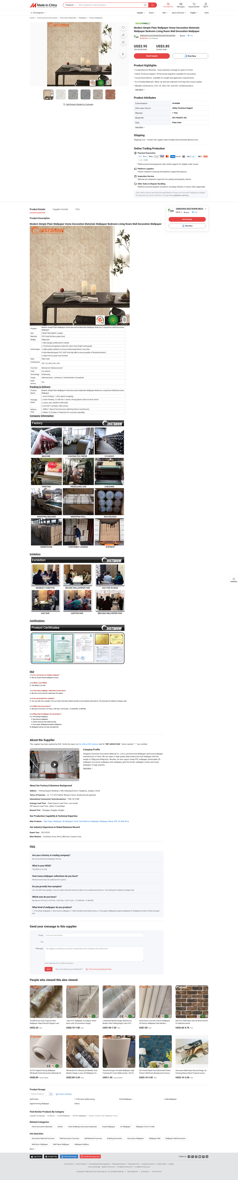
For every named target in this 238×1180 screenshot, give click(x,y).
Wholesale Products (119, 1164)
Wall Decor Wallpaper (40, 1144)
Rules (207, 13)
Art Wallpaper (125, 1126)
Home (32, 18)
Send (48, 969)
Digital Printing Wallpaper (39, 1103)
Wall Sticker (34, 1099)
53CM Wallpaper (125, 1099)
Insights (171, 1164)
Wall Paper (48, 821)
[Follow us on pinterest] (203, 1156)
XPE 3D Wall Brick (121, 821)
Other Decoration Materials (42, 1126)
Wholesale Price (133, 1164)
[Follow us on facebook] (189, 1156)
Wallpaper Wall (154, 1138)
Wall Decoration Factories (69, 1138)
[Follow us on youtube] (199, 1156)
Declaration (145, 1171)
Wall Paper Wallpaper (61, 1144)
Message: (39, 948)
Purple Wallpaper (108, 1126)
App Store (36, 1156)
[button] (145, 5)
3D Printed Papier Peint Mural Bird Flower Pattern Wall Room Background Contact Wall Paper (155, 1073)
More (32, 1149)
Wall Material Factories (93, 1138)
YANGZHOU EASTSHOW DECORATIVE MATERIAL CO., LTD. (158, 35)
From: (41, 935)
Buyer (151, 13)
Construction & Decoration (47, 18)
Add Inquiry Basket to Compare (79, 104)
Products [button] (70, 5)
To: (42, 942)
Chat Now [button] (192, 56)
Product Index (161, 1164)
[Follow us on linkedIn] (207, 1156)
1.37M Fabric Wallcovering (84, 1099)
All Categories (38, 13)
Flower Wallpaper (96, 18)
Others (77, 1103)
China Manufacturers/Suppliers (99, 1164)
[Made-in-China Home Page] (43, 5)
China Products (81, 1164)
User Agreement (132, 1171)
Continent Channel (148, 1164)
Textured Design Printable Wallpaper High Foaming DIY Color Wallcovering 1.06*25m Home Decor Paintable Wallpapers (119, 1073)
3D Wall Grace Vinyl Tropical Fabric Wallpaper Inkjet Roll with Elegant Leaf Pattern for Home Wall (44, 1023)
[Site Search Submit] (152, 5)
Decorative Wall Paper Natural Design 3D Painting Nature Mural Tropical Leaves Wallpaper (191, 1073)
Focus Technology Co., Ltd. (102, 1171)
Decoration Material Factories (43, 1138)
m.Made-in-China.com (125, 1167)
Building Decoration (114, 1138)
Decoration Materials (68, 18)
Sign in (205, 6)
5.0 (179, 212)
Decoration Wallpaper (135, 1138)
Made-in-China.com (108, 1167)
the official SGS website (88, 744)
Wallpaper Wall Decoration (175, 1138)
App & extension (178, 13)
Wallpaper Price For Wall (145, 1126)
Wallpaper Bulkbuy (81, 1144)
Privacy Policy (157, 1171)
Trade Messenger (69, 1156)
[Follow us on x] (192, 1156)
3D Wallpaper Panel (70, 821)
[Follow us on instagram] (196, 1156)
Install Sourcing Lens (92, 1156)
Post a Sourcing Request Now (99, 969)
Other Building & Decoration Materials (82, 1126)
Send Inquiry (152, 56)
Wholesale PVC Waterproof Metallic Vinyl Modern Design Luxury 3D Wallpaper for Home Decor (81, 1073)
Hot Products (68, 1164)
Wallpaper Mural (106, 821)
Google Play (51, 1156)
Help (164, 13)
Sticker (60, 1126)
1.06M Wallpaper (170, 1099)
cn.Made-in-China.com (142, 1167)
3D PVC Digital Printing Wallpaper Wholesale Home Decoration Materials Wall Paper (46, 1073)
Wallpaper (83, 18)
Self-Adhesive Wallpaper (89, 821)
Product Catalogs (65, 1094)
